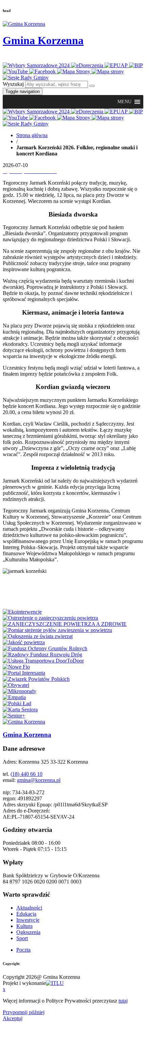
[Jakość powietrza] (24, 642)
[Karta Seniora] (20, 709)
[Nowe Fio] (16, 667)
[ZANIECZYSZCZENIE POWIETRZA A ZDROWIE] (65, 624)
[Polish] (16, 57)
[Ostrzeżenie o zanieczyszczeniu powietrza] (50, 618)
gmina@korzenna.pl (38, 780)
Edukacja (26, 914)
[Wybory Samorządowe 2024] (37, 65)
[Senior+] (14, 715)
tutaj (123, 1001)
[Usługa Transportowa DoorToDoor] (43, 661)
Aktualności (29, 908)
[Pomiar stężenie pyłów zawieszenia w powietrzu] (57, 630)
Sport (22, 938)
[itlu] (55, 983)
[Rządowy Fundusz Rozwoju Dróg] (42, 654)
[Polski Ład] (17, 703)
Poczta (23, 950)
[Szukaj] (92, 86)
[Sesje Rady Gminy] (26, 77)
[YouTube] (16, 71)
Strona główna (32, 135)
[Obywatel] (16, 685)
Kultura (24, 926)
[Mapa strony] (108, 71)
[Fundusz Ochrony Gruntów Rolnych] (45, 648)
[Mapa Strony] (74, 71)
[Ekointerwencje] (22, 612)
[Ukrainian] (24, 57)
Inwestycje (27, 920)
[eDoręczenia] (88, 65)
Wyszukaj (13, 84)
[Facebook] (43, 71)
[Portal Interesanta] (24, 673)
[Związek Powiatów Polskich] (36, 679)
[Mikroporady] (19, 691)
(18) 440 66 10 (26, 774)
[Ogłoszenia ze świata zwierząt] (38, 636)
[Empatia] (14, 697)
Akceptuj (12, 1018)
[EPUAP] (117, 65)
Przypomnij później (23, 1012)
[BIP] (136, 65)
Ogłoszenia (28, 932)
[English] (7, 57)
